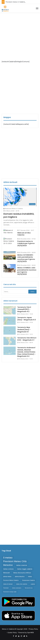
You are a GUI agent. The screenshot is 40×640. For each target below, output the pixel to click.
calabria (33, 584)
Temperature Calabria (28, 580)
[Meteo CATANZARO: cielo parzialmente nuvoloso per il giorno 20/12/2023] (9, 255)
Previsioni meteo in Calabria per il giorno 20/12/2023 (26, 243)
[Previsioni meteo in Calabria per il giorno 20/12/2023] (9, 244)
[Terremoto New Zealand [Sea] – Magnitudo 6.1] (9, 330)
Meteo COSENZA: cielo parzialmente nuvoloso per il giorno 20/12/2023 (26, 271)
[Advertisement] (20, 35)
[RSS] (26, 636)
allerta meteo (7, 576)
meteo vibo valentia (21, 584)
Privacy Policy (33, 629)
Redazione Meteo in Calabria (13, 208)
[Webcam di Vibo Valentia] (9, 231)
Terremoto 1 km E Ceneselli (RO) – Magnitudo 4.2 (24, 309)
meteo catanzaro (16, 588)
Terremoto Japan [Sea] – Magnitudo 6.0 (26, 318)
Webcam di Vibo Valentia (24, 234)
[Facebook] (13, 636)
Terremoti (5, 588)
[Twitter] (16, 636)
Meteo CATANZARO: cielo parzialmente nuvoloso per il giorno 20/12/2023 (26, 258)
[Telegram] (24, 636)
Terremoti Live (28, 588)
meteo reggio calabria (24, 569)
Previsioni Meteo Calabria (10, 580)
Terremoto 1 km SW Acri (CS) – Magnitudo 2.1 (26, 339)
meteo (30, 576)
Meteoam (6, 573)
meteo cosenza (21, 565)
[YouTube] (18, 636)
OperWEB (30, 632)
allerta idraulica (19, 576)
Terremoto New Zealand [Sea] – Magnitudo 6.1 (24, 329)
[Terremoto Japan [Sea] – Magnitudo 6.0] (9, 321)
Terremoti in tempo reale (9, 591)
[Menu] (37, 8)
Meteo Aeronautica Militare (22, 573)
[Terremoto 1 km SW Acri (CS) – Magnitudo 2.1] (9, 341)
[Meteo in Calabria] (5, 8)
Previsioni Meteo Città (14, 561)
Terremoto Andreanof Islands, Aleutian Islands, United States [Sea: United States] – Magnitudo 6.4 (26, 351)
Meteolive (8, 565)
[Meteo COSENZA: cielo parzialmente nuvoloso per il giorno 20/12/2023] (9, 268)
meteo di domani (8, 584)
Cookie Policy (12, 632)
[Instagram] (21, 636)
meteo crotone (8, 569)
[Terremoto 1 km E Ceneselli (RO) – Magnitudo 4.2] (9, 310)
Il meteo (7, 557)
